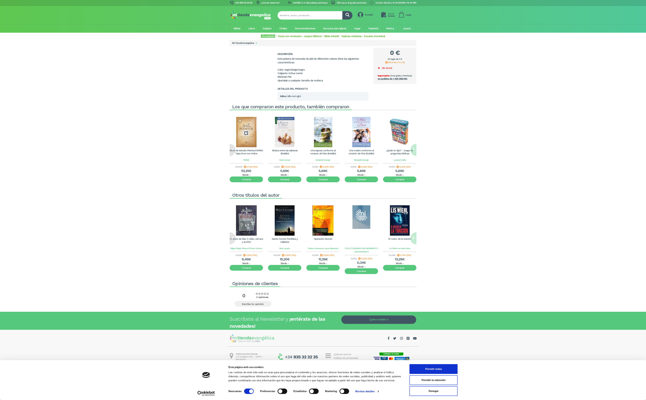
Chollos (283, 28)
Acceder (369, 14)
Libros (251, 28)
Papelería (373, 28)
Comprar (246, 179)
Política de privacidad (345, 358)
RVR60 (246, 160)
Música (390, 28)
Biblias (237, 28)
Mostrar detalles (365, 391)
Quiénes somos (342, 354)
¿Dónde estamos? (270, 2)
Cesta (408, 15)
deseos (391, 15)
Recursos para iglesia (334, 28)
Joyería (407, 28)
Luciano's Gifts (400, 160)
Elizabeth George (323, 160)
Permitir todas (433, 368)
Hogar (357, 28)
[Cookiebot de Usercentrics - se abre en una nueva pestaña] (206, 393)
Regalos (267, 28)
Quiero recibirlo (377, 319)
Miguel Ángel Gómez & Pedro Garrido (246, 248)
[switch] (282, 391)
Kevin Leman (284, 160)
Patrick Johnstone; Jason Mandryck (323, 248)
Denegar (434, 391)
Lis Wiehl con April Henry (399, 248)
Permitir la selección (433, 380)
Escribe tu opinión (253, 304)
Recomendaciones (305, 28)
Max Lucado (284, 248)
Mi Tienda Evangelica (243, 43)
